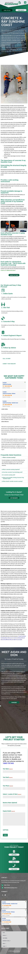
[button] (25, 2)
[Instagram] (2, 895)
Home (4, 932)
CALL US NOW (6, 358)
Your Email (8, 777)
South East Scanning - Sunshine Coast (10, 402)
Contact (4, 946)
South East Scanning (7, 384)
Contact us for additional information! (8, 270)
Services (4, 935)
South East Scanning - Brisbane (9, 393)
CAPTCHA (5, 830)
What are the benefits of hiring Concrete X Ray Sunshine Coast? (13, 478)
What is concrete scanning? (9, 457)
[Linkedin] (5, 895)
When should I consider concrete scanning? (13, 481)
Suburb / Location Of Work (12, 794)
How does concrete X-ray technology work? (12, 472)
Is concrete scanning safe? (9, 475)
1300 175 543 (21, 697)
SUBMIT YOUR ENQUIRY (9, 363)
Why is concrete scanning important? (11, 469)
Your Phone (8, 786)
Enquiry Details (9, 811)
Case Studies (5, 938)
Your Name (8, 769)
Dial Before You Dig (6, 940)
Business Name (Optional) (10, 802)
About (4, 943)
